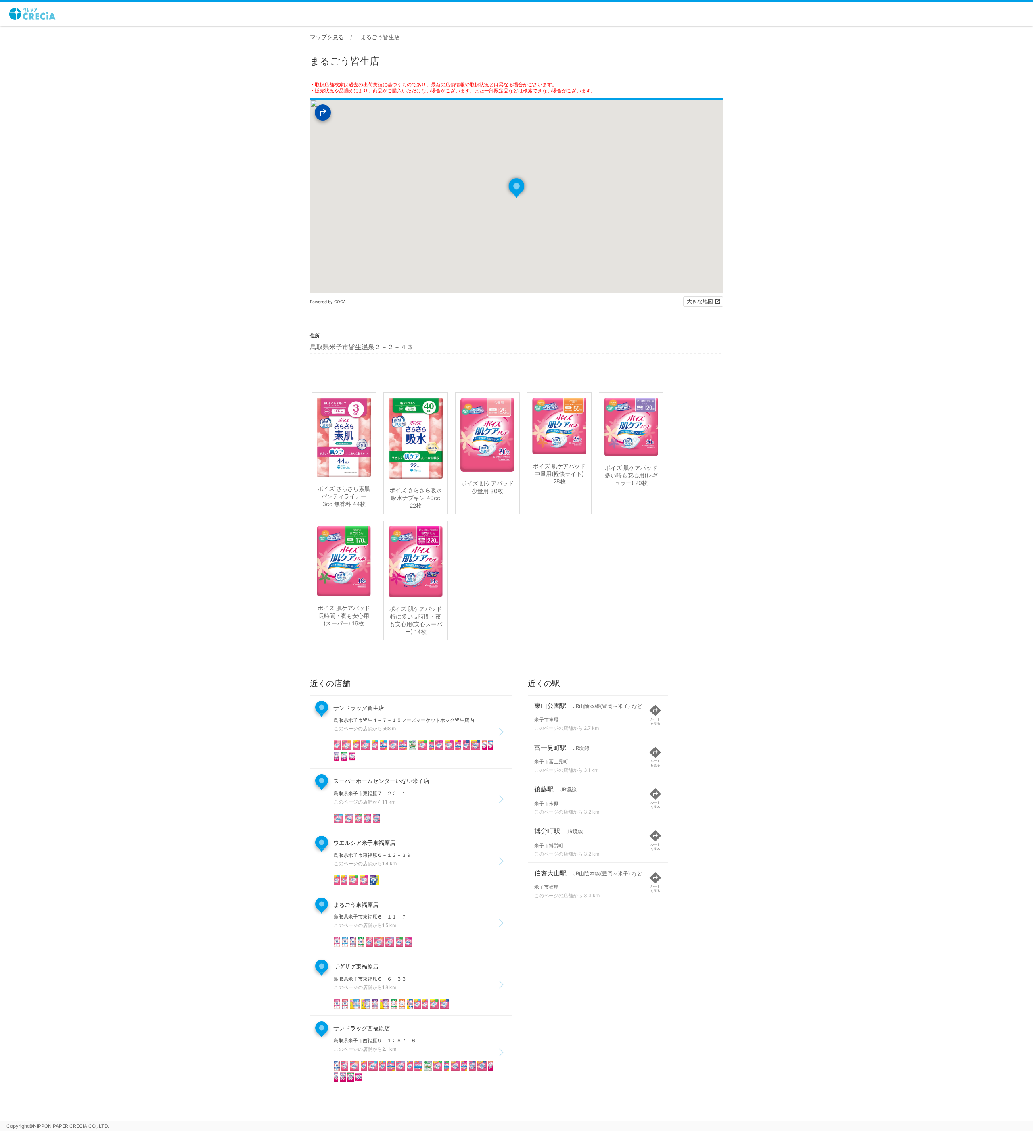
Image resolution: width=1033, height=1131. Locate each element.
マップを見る (327, 36)
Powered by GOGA (328, 301)
